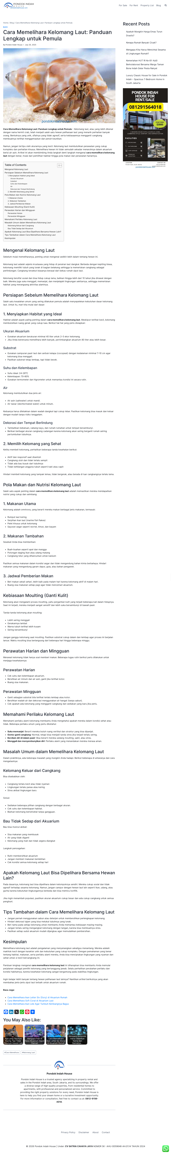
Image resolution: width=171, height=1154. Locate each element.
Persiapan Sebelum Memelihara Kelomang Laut (26, 172)
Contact (106, 1132)
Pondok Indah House (14, 45)
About (95, 1132)
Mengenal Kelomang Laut (16, 169)
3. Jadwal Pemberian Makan (19, 204)
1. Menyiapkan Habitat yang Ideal (21, 176)
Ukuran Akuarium (16, 178)
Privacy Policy (68, 1132)
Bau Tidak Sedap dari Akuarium (20, 228)
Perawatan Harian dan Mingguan (20, 210)
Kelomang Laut (28, 1052)
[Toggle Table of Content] (58, 165)
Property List (147, 5)
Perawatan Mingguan (16, 216)
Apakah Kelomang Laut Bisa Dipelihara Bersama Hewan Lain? (33, 231)
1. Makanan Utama (15, 198)
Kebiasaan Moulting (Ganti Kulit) (20, 207)
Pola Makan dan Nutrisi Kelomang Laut (22, 195)
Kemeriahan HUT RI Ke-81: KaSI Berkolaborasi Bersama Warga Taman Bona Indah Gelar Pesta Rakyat (145, 64)
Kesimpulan (10, 238)
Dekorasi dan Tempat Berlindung (22, 189)
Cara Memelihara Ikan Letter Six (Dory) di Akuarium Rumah (37, 997)
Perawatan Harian (15, 213)
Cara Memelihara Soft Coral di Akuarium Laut (30, 1000)
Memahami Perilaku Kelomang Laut (21, 219)
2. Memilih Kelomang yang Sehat (21, 192)
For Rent (134, 5)
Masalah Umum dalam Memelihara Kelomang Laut (28, 222)
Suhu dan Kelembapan (18, 184)
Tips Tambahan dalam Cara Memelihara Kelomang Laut (30, 235)
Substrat (13, 181)
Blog (158, 5)
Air (11, 186)
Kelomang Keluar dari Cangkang (21, 225)
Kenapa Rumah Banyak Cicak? (141, 42)
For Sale (123, 5)
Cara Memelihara (11, 1052)
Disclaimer (84, 1132)
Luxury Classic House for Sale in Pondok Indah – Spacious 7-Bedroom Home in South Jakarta (146, 79)
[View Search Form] (166, 5)
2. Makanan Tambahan (17, 201)
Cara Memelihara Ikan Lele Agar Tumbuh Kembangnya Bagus (38, 1003)
